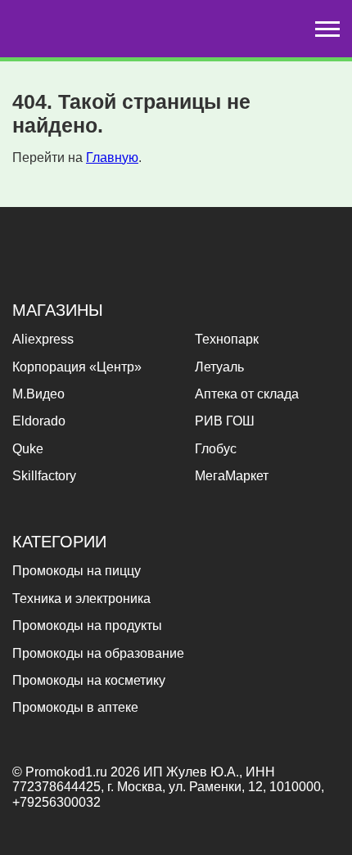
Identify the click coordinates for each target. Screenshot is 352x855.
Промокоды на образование (98, 653)
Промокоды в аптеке (75, 707)
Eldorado (38, 421)
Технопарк (227, 339)
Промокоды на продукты (87, 625)
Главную (112, 157)
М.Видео (38, 394)
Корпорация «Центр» (77, 367)
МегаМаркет (232, 476)
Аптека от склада (247, 394)
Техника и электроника (81, 598)
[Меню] (327, 29)
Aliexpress (43, 339)
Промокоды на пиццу (76, 571)
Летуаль (219, 367)
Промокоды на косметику (88, 680)
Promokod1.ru (68, 772)
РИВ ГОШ (225, 421)
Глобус (216, 449)
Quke (27, 449)
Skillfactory (44, 476)
